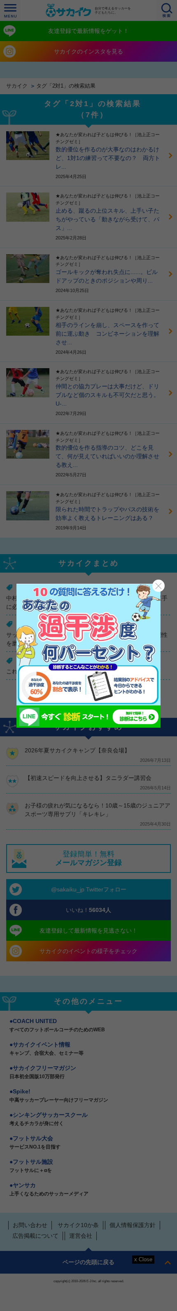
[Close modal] (158, 586)
